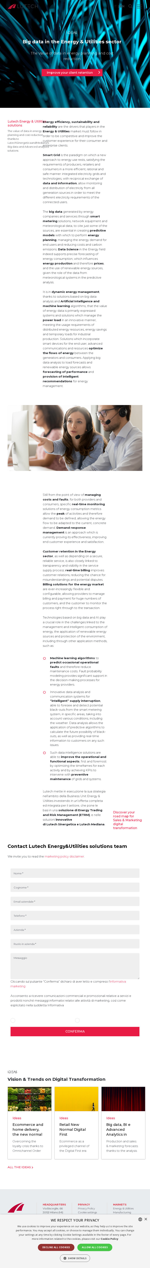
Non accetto (88, 1020)
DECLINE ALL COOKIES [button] (56, 1247)
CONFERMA (75, 1031)
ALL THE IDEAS (20, 1167)
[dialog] (75, 1241)
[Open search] (130, 6)
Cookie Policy (109, 1239)
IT (115, 6)
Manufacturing (122, 1212)
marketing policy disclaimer (64, 856)
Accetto (21, 1020)
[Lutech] (23, 6)
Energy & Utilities (123, 1208)
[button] (75, 1258)
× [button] (145, 1219)
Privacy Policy (86, 1208)
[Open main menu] (139, 6)
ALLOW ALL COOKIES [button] (95, 1247)
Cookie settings (87, 1212)
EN (122, 6)
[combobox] (140, 1219)
